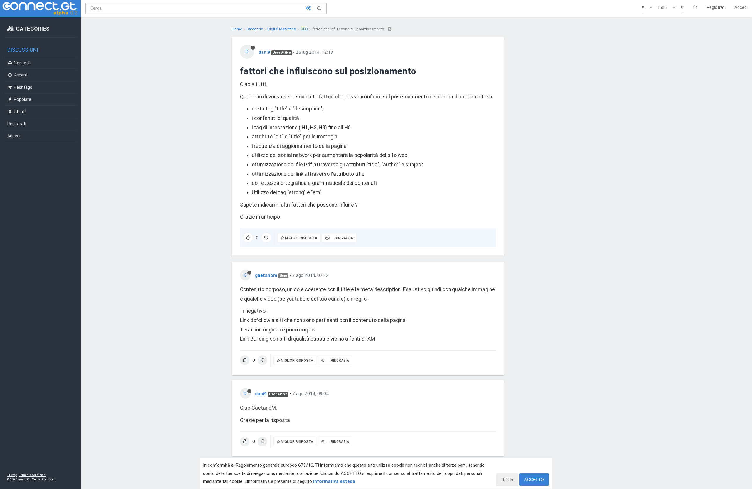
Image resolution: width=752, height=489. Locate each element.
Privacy (12, 475)
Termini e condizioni (32, 475)
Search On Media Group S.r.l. (37, 479)
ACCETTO (534, 479)
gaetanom (266, 275)
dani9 (264, 52)
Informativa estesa (334, 481)
